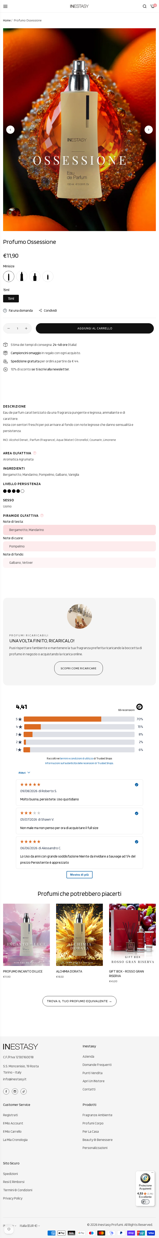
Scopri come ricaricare (78, 668)
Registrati (10, 1115)
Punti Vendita (92, 1073)
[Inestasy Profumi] (79, 6)
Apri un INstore (94, 1081)
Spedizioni (10, 1174)
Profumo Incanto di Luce (22, 971)
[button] (149, 130)
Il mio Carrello (12, 1131)
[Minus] (8, 328)
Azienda (88, 1056)
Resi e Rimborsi (13, 1182)
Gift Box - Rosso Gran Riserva (126, 973)
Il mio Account (13, 1123)
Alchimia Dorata (69, 971)
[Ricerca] (144, 6)
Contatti (89, 1089)
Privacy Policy (12, 1198)
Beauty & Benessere (98, 1140)
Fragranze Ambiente (97, 1115)
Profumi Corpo (93, 1123)
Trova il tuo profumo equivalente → (79, 1001)
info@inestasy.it (14, 1079)
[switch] (145, 1201)
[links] (7, 1091)
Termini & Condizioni (17, 1190)
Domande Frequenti (97, 1065)
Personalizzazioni (95, 1148)
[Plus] (26, 328)
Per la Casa (91, 1131)
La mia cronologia (15, 1140)
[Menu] (152, 1173)
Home (7, 20)
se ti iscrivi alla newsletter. (50, 369)
